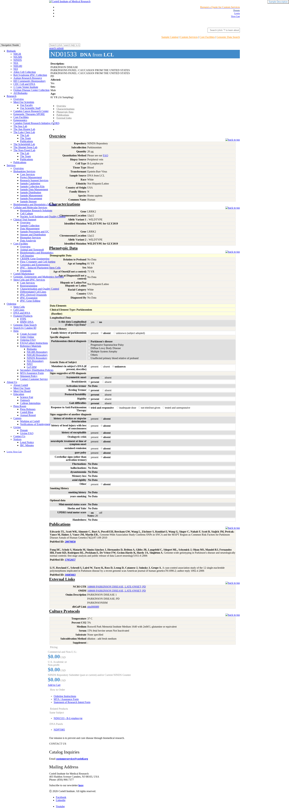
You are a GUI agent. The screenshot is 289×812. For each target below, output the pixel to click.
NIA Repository (35, 361)
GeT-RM (31, 367)
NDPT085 (59, 729)
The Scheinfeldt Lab (24, 144)
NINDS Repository (37, 358)
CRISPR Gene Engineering (34, 258)
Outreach (25, 400)
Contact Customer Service (34, 379)
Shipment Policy (28, 376)
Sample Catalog (169, 37)
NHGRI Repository (37, 355)
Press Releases (27, 409)
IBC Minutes (27, 445)
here (80, 785)
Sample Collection (29, 225)
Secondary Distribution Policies (36, 370)
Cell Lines (18, 309)
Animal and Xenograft (32, 249)
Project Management (31, 177)
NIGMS (17, 57)
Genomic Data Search (228, 37)
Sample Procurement (31, 198)
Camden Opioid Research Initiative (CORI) (36, 123)
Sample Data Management (34, 189)
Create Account (28, 333)
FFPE (23, 318)
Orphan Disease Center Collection (31, 90)
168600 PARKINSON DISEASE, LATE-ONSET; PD (116, 586)
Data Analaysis (28, 240)
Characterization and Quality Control (39, 288)
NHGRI (17, 66)
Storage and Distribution (33, 234)
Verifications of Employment (35, 424)
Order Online (27, 337)
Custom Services (189, 37)
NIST (30, 364)
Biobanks (32, 349)
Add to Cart (54, 685)
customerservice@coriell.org (72, 758)
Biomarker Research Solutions (36, 210)
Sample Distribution (30, 192)
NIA (15, 63)
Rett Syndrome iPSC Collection (30, 75)
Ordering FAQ (28, 340)
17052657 (70, 559)
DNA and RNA (21, 312)
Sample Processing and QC (34, 231)
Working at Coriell (30, 421)
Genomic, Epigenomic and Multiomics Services (38, 276)
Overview (18, 99)
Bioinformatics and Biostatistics (36, 252)
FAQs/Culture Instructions (34, 343)
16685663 (70, 574)
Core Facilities (207, 37)
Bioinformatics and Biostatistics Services (34, 204)
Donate (24, 430)
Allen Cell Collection (24, 72)
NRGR (17, 54)
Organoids (25, 270)
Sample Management (31, 195)
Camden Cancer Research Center (31, 111)
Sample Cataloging (30, 183)
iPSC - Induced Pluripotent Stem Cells (40, 267)
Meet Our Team (21, 388)
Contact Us (19, 436)
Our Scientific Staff (30, 108)
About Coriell (20, 385)
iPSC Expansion (28, 297)
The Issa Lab (20, 126)
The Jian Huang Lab (24, 129)
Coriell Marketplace (23, 273)
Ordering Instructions (65, 696)
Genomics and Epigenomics (35, 264)
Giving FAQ (26, 433)
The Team (25, 138)
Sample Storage (28, 201)
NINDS (17, 60)
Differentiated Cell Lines (33, 291)
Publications (26, 141)
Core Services (27, 174)
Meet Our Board (22, 391)
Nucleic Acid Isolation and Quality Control (42, 216)
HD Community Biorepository (29, 81)
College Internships (30, 403)
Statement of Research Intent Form (72, 702)
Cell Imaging (27, 255)
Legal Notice (27, 442)
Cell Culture (26, 213)
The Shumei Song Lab (25, 147)
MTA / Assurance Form (66, 699)
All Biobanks (20, 93)
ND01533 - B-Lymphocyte (68, 718)
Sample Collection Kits (32, 186)
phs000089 (93, 606)
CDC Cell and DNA (24, 84)
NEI (15, 69)
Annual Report (28, 415)
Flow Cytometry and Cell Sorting (37, 261)
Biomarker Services (30, 237)
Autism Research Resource (27, 78)
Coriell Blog (26, 412)
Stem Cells (19, 306)
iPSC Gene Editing (30, 300)
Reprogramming (28, 285)
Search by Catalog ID (24, 327)
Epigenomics (20, 120)
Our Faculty (26, 105)
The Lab (24, 135)
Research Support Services (34, 180)
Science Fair (26, 397)
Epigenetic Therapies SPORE (29, 114)
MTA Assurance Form (32, 373)
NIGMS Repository (37, 352)
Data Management (29, 228)
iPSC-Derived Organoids (33, 294)
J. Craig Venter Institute (25, 87)
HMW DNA (27, 321)
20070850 (70, 541)
